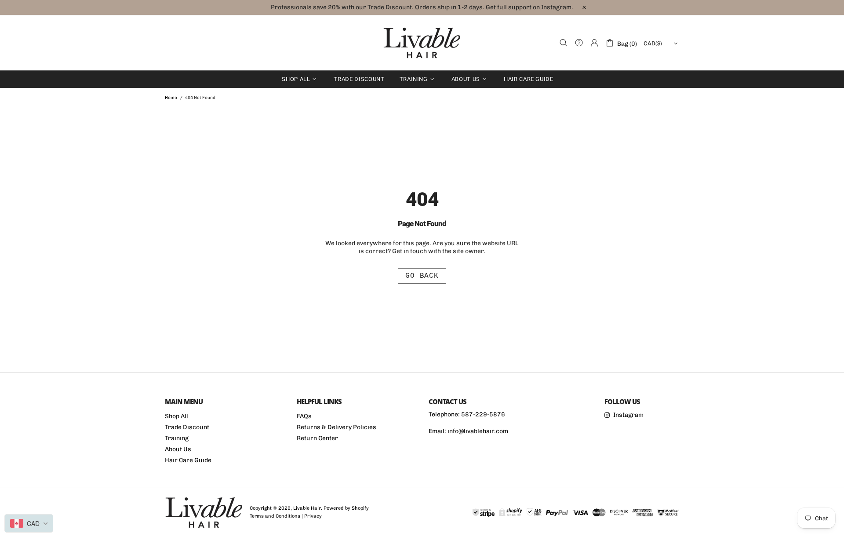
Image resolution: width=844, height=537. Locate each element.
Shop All (176, 416)
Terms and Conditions (275, 516)
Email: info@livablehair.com (468, 431)
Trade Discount (187, 427)
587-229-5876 (483, 414)
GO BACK (422, 276)
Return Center (317, 438)
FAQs (304, 416)
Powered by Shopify (346, 508)
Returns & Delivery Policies (336, 427)
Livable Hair (422, 43)
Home (171, 97)
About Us (178, 449)
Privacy (313, 516)
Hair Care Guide (188, 460)
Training (177, 438)
